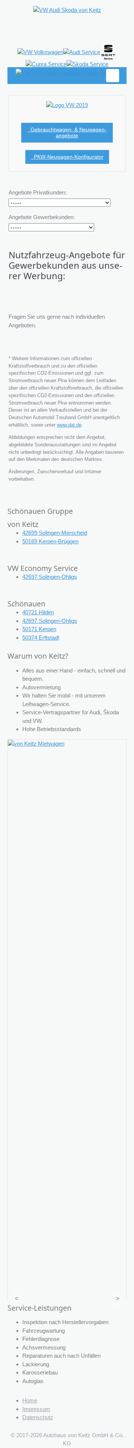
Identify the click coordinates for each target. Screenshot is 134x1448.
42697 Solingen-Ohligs (49, 577)
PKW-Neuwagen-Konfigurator (67, 157)
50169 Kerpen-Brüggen (50, 541)
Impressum (36, 1409)
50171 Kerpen (39, 629)
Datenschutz (37, 1417)
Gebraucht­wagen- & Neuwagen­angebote (67, 133)
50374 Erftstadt (40, 637)
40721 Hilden (38, 612)
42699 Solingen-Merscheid (54, 533)
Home (29, 1400)
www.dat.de (69, 425)
